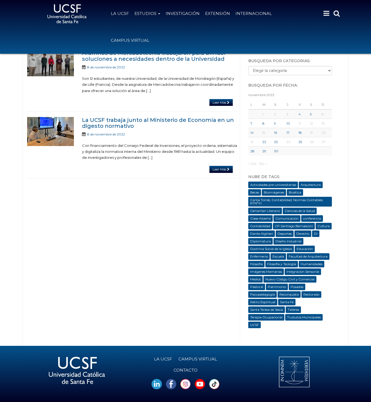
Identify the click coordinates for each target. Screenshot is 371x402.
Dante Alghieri (261, 234)
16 (275, 133)
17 (288, 133)
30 (276, 151)
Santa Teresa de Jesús (266, 310)
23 (276, 142)
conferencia (312, 218)
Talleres (293, 310)
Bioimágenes (274, 192)
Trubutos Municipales (304, 317)
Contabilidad (260, 226)
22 (264, 142)
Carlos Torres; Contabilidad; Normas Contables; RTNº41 (286, 201)
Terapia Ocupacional (266, 317)
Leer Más (220, 102)
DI (315, 234)
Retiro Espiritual (262, 302)
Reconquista (289, 294)
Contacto (185, 370)
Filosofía (256, 264)
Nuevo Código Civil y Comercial (290, 279)
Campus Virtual (130, 40)
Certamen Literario (265, 211)
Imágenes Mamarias (266, 272)
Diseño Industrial (288, 241)
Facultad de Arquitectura (308, 256)
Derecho (302, 234)
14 (252, 133)
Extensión (217, 13)
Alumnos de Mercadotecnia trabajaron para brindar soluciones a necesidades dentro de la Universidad (154, 56)
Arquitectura (311, 185)
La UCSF (120, 13)
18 (300, 133)
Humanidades (311, 264)
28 (252, 151)
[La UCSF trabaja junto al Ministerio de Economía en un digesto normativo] (50, 131)
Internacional (253, 13)
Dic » (263, 164)
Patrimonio (277, 287)
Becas (254, 192)
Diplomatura (260, 241)
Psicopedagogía (262, 294)
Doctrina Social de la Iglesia (271, 249)
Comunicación (286, 218)
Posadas (297, 287)
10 (288, 123)
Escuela (278, 256)
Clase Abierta (260, 218)
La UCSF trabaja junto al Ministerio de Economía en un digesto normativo (158, 123)
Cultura (323, 226)
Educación (305, 249)
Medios (255, 279)
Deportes (285, 234)
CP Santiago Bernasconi (294, 226)
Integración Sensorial (303, 272)
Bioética (295, 192)
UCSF (254, 325)
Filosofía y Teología (281, 264)
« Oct (252, 164)
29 (264, 151)
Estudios (146, 13)
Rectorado (311, 294)
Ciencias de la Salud (300, 211)
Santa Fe (287, 302)
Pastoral (256, 287)
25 (300, 142)
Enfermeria (259, 256)
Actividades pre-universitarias (273, 185)
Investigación (183, 13)
